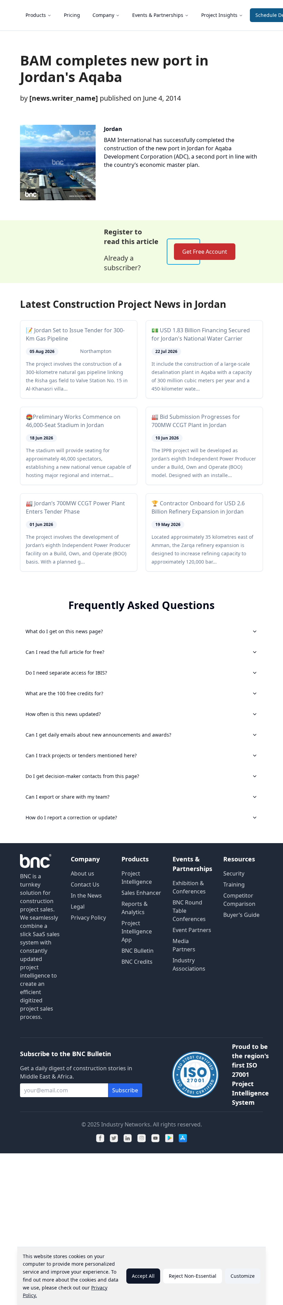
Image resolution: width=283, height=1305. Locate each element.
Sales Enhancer (141, 893)
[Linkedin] (128, 1138)
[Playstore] (169, 1138)
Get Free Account (204, 251)
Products (36, 15)
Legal (78, 906)
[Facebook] (100, 1138)
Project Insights (219, 15)
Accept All (143, 1276)
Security (233, 873)
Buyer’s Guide (241, 915)
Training (234, 884)
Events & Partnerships (157, 15)
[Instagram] (141, 1138)
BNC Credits (137, 961)
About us (82, 873)
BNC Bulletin (137, 950)
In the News (86, 895)
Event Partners (192, 930)
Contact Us (85, 884)
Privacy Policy (88, 917)
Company (103, 15)
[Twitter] (114, 1138)
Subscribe (125, 1090)
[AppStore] (183, 1138)
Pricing (72, 15)
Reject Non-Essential (192, 1276)
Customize (243, 1276)
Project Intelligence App (136, 931)
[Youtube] (155, 1138)
